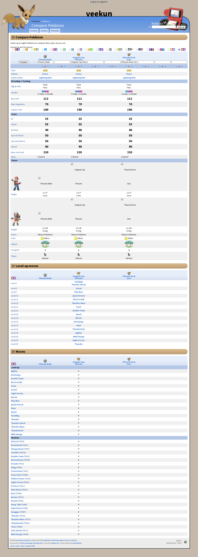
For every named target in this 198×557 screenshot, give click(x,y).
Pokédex (36, 21)
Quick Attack (78, 295)
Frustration (16, 471)
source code (15, 546)
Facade (14, 463)
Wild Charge (78, 336)
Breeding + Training (20, 81)
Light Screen (79, 340)
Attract (14, 441)
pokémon (47, 540)
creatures (73, 540)
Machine (15, 437)
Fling (13, 467)
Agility (79, 333)
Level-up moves (27, 266)
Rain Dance (16, 489)
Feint (78, 307)
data (22, 546)
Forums (33, 30)
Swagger (15, 512)
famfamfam (76, 543)
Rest (13, 493)
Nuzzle (79, 318)
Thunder (79, 344)
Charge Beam (17, 449)
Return (14, 497)
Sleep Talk (16, 504)
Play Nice (78, 292)
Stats (14, 114)
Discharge (78, 321)
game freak (64, 540)
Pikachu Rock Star (129, 58)
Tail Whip (78, 282)
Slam (78, 325)
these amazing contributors (32, 543)
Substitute (16, 508)
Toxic (13, 526)
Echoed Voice (17, 460)
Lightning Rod (45, 77)
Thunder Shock (78, 284)
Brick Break (16, 445)
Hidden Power (17, 478)
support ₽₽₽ (30, 546)
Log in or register (99, 1)
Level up (15, 367)
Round (14, 500)
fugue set (55, 543)
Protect (15, 486)
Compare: (24, 62)
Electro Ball (78, 299)
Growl (79, 288)
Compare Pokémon (29, 37)
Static (45, 74)
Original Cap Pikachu (79, 58)
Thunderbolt (78, 329)
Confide (15, 452)
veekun (99, 13)
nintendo (55, 540)
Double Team (78, 310)
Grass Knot (16, 475)
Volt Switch (16, 530)
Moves (20, 352)
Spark (78, 314)
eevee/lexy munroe (22, 540)
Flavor (14, 160)
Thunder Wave (78, 303)
